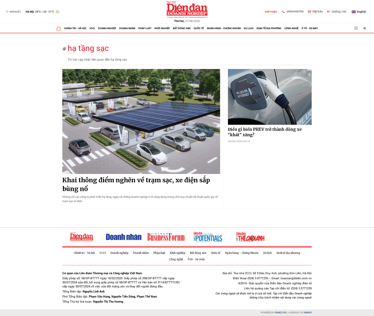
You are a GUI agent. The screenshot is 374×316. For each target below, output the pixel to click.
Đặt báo (317, 11)
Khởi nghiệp (162, 28)
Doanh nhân (127, 28)
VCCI (92, 28)
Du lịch (248, 28)
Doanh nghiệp (107, 28)
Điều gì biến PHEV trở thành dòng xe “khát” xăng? (265, 132)
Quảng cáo (339, 11)
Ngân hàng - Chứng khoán (224, 28)
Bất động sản (182, 28)
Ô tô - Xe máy (310, 28)
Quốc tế (199, 28)
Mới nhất (15, 11)
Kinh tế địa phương (269, 28)
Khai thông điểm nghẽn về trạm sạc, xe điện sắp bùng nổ (136, 184)
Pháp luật (144, 28)
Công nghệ (291, 28)
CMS (281, 312)
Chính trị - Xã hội (75, 28)
